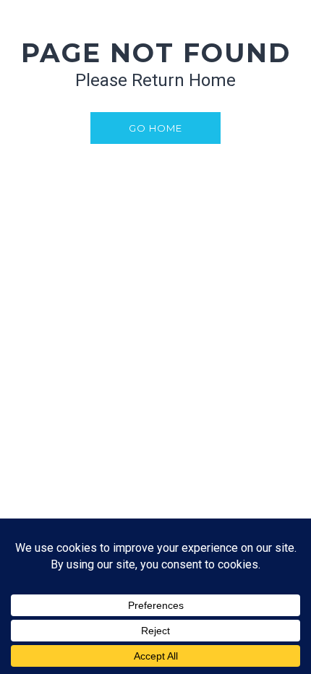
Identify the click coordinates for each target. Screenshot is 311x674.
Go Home (155, 128)
